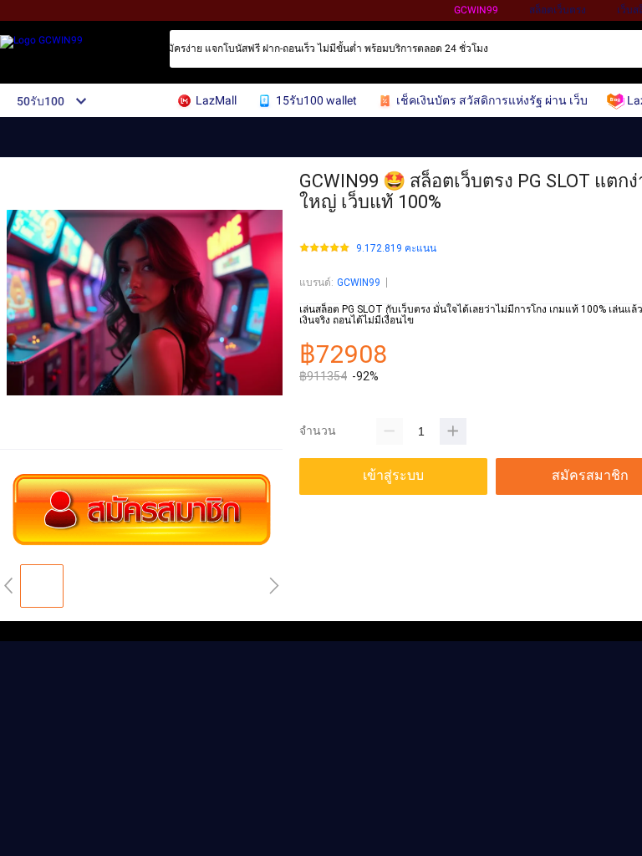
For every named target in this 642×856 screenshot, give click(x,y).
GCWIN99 (476, 10)
